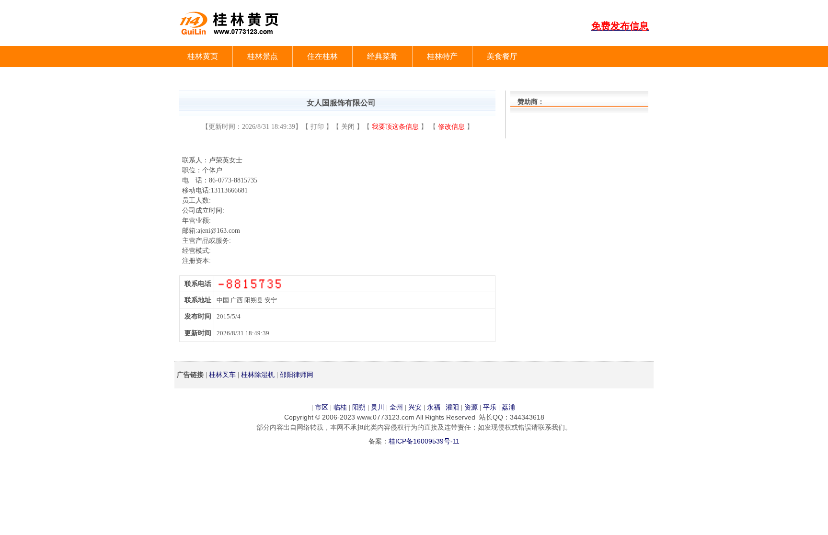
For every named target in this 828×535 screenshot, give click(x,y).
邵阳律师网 (296, 374)
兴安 (415, 407)
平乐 (489, 407)
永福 (433, 407)
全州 (396, 407)
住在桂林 (322, 56)
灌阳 (452, 407)
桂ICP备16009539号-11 (424, 441)
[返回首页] (234, 39)
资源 (471, 407)
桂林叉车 (222, 374)
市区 (321, 407)
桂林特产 (442, 56)
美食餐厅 (502, 56)
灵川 (377, 407)
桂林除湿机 (258, 374)
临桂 (340, 407)
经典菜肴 (382, 56)
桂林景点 (262, 56)
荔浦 (508, 407)
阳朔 (359, 407)
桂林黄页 (202, 56)
